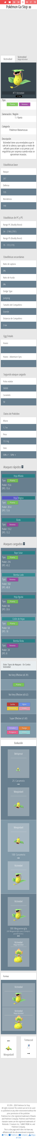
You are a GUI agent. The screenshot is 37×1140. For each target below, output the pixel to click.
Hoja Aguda (18, 596)
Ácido (18, 520)
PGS (5, 1134)
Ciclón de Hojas (18, 618)
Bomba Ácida (18, 640)
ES (23, 2)
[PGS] (5, 2)
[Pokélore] (9, 2)
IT (31, 2)
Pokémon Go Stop (17, 6)
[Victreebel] (18, 885)
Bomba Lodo (18, 574)
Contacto (24, 1134)
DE (19, 2)
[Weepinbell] (18, 812)
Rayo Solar (18, 552)
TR (35, 2)
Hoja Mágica (18, 498)
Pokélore (14, 1134)
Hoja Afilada (18, 475)
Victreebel (23, 57)
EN (14, 2)
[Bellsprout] (18, 774)
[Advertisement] (18, 30)
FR (27, 2)
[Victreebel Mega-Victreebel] (18, 962)
